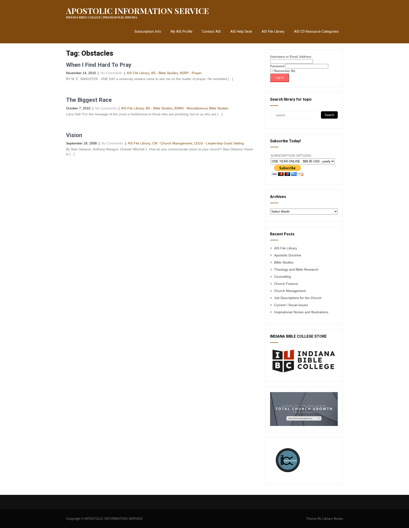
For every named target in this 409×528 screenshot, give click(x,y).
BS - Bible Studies (164, 73)
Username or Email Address (290, 56)
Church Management (290, 291)
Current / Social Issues (291, 305)
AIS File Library (273, 31)
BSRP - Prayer (191, 73)
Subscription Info (147, 31)
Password (277, 66)
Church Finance (286, 284)
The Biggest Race (89, 100)
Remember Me (284, 71)
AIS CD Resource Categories (316, 31)
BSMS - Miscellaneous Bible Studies (201, 108)
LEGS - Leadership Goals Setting (219, 143)
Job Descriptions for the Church (297, 298)
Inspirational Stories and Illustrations (301, 312)
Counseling (282, 276)
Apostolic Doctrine (287, 255)
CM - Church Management (172, 143)
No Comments (111, 73)
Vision (74, 135)
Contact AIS (211, 31)
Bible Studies (283, 262)
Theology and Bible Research (296, 269)
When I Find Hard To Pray (98, 65)
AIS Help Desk (241, 31)
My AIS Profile (181, 31)
